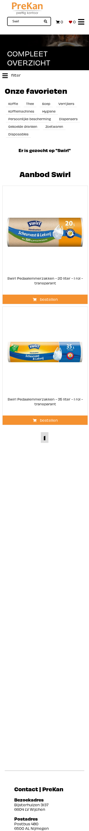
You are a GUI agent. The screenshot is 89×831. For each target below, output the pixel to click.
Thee (30, 104)
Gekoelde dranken (22, 126)
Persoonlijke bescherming (29, 119)
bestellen (48, 299)
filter (15, 75)
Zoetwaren (54, 126)
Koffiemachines (21, 111)
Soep (46, 104)
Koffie (13, 104)
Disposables (18, 134)
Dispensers (68, 119)
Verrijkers (66, 104)
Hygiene (49, 111)
